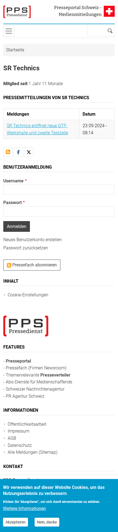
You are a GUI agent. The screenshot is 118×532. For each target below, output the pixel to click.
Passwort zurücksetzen (25, 247)
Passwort (12, 202)
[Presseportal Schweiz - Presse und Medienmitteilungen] (17, 12)
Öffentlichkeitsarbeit (27, 424)
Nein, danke (47, 522)
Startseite (15, 49)
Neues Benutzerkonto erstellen (32, 239)
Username (13, 180)
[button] (18, 152)
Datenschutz (20, 445)
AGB (12, 438)
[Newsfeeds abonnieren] (8, 152)
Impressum (18, 431)
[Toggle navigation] (8, 31)
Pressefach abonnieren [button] (34, 265)
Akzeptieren (15, 522)
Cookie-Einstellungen (28, 294)
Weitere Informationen (24, 508)
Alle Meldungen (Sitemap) (32, 452)
